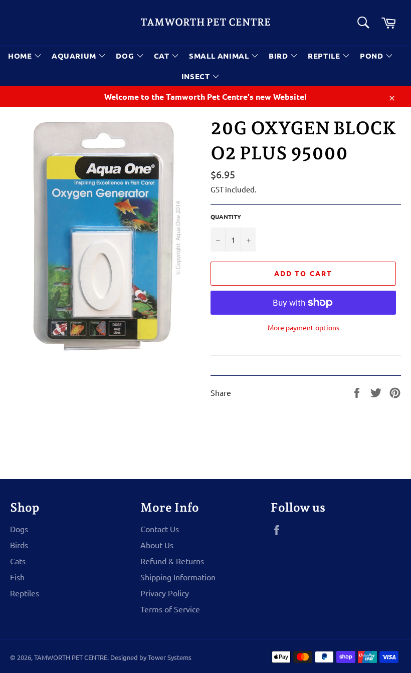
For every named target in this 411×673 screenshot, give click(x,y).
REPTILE (325, 56)
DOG (126, 56)
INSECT (196, 76)
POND (372, 56)
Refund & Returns (172, 561)
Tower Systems (169, 657)
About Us (156, 545)
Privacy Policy (164, 593)
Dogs (19, 529)
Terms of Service (170, 609)
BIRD (279, 56)
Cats (18, 561)
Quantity (226, 216)
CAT (162, 56)
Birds (19, 545)
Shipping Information (178, 577)
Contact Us (159, 529)
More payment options (303, 327)
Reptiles (24, 593)
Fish (17, 577)
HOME (21, 56)
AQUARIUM (75, 56)
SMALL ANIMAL (220, 56)
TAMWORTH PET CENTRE (205, 22)
